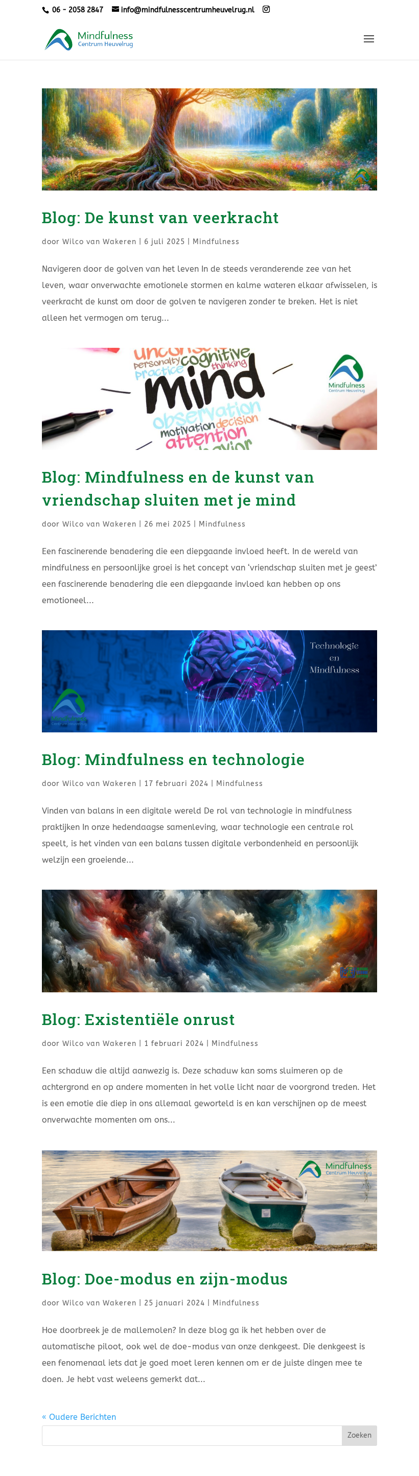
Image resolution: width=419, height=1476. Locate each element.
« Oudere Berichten (79, 1417)
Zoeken (359, 1435)
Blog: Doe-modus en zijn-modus (165, 1279)
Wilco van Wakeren (99, 241)
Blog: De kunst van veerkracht (160, 217)
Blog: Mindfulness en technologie (173, 759)
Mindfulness (216, 241)
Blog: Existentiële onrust (138, 1019)
